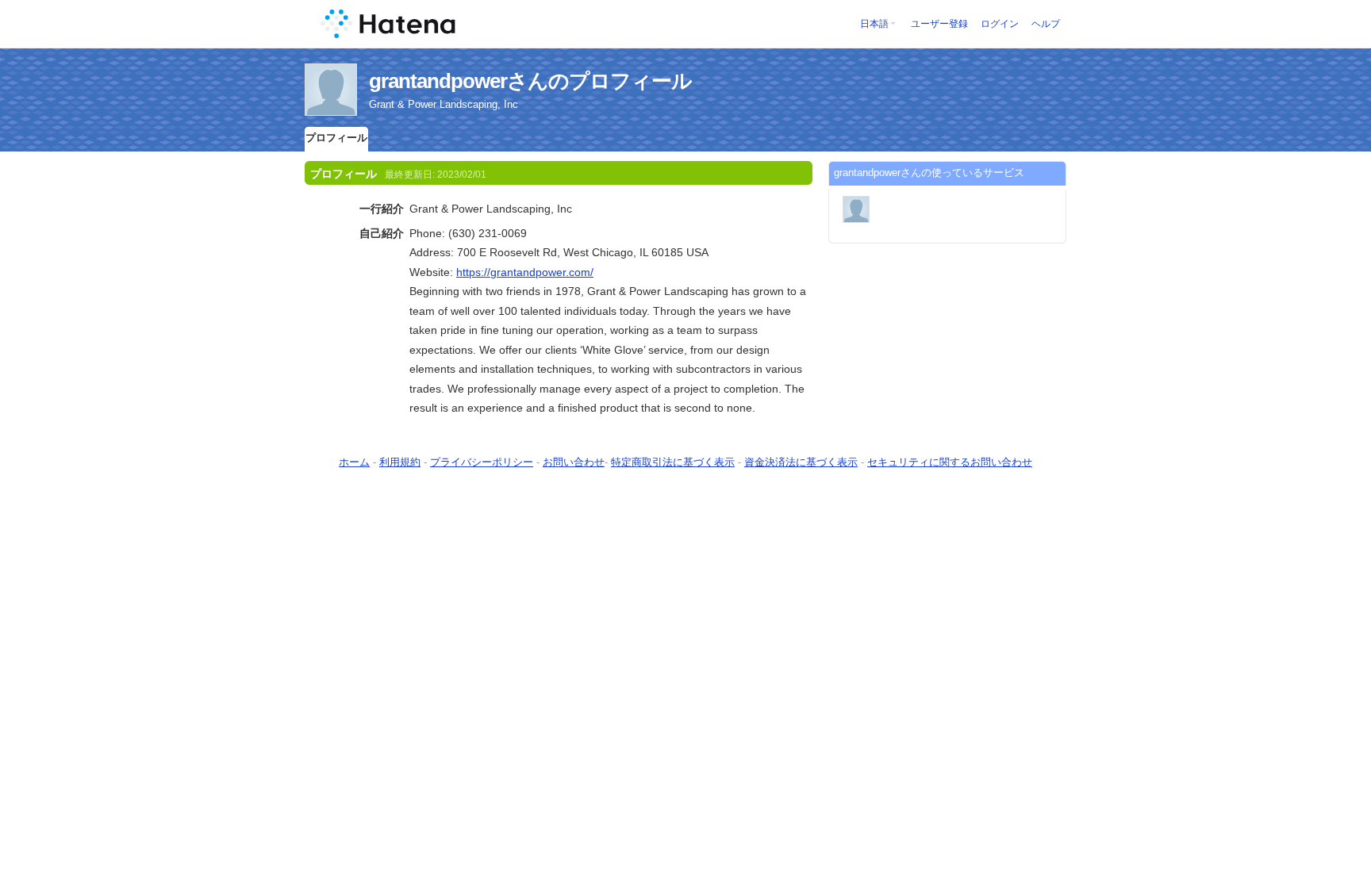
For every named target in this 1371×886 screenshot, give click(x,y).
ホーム (354, 462)
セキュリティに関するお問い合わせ (949, 462)
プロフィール (336, 138)
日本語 (874, 23)
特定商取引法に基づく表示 (673, 462)
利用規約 (400, 462)
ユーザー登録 (939, 23)
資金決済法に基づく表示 (801, 462)
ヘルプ (1045, 23)
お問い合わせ (574, 462)
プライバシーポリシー (481, 462)
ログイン (1000, 23)
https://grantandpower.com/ (524, 272)
